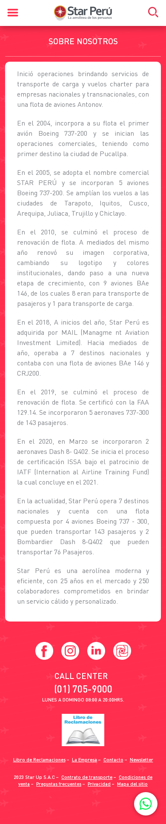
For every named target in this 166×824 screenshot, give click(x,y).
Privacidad (99, 784)
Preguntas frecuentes (58, 784)
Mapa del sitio (132, 784)
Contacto (113, 759)
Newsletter (141, 759)
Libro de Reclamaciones (39, 759)
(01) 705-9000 (83, 689)
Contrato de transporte (86, 777)
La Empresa (84, 759)
